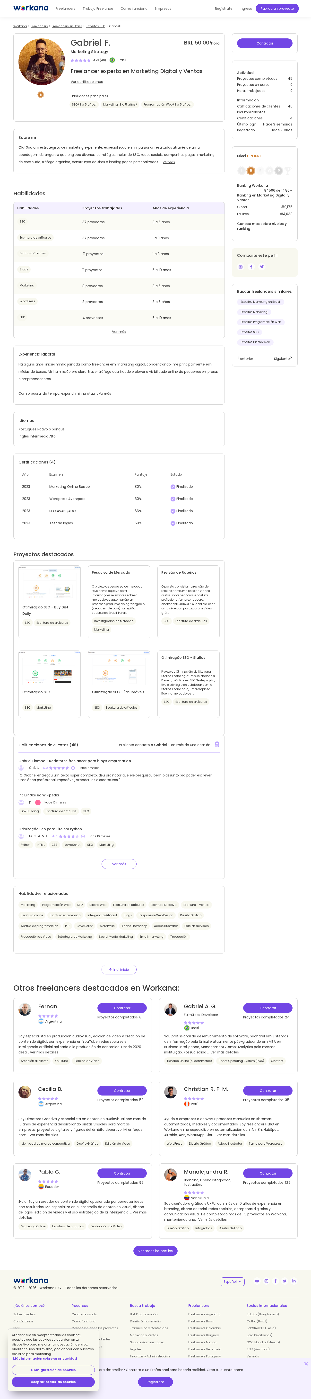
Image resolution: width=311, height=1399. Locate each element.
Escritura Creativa (33, 253)
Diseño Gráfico (190, 915)
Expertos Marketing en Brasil (261, 302)
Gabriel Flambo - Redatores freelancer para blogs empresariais (74, 760)
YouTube (61, 1061)
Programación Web (56, 905)
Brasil (122, 60)
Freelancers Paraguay (204, 1356)
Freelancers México (202, 1342)
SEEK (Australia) (258, 1349)
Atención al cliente (34, 1061)
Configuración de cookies (53, 1370)
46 (290, 106)
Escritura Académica (65, 915)
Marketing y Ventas (144, 1335)
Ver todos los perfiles (155, 1250)
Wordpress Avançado (67, 498)
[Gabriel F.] (251, 266)
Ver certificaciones (87, 81)
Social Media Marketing (116, 937)
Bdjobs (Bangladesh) (263, 1314)
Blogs (24, 269)
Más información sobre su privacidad (45, 1358)
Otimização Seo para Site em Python (50, 829)
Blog (16, 1328)
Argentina (53, 1021)
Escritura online (32, 915)
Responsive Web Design (156, 915)
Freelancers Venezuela (204, 1349)
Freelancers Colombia (204, 1328)
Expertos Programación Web (261, 322)
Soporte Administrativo (147, 1342)
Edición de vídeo (196, 926)
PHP (22, 317)
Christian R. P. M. (206, 1089)
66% (138, 510)
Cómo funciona (134, 8)
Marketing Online (33, 1226)
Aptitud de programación (39, 926)
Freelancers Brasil (201, 1321)
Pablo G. (49, 1172)
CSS (55, 845)
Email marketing (152, 937)
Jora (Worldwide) (259, 1335)
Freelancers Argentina (204, 1314)
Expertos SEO (250, 332)
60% (138, 523)
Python (26, 845)
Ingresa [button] (246, 8)
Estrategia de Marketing (75, 937)
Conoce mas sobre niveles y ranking (261, 226)
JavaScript (72, 845)
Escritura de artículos (35, 237)
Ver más (169, 162)
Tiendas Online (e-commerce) (189, 1061)
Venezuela (200, 1197)
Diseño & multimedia (145, 1321)
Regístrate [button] (224, 8)
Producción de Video (36, 937)
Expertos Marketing (254, 312)
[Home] (31, 8)
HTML (40, 845)
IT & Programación (144, 1314)
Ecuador (52, 1186)
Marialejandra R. (206, 1172)
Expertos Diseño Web (255, 342)
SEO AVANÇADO (62, 510)
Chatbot (277, 1061)
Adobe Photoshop (134, 926)
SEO (22, 221)
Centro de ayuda (84, 1314)
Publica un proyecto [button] (277, 8)
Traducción (179, 937)
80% (138, 486)
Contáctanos (23, 1321)
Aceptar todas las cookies (53, 1382)
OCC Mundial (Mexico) (263, 1342)
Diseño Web (97, 905)
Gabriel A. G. (200, 1006)
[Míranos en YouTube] (257, 1281)
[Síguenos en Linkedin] (294, 1281)
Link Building (30, 811)
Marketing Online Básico (69, 486)
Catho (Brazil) (257, 1321)
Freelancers (65, 8)
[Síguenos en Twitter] (284, 1281)
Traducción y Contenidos (149, 1328)
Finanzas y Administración (150, 1356)
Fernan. (48, 1006)
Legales (135, 1349)
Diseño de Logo (230, 1228)
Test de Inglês (61, 523)
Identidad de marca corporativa (45, 1143)
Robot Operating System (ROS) (241, 1061)
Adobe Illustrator (166, 926)
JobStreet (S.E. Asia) (261, 1328)
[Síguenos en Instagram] (266, 1281)
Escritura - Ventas (196, 905)
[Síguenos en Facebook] (275, 1281)
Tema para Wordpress (265, 1143)
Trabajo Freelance (98, 8)
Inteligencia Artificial (102, 915)
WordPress (27, 301)
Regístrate (155, 1382)
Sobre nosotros (24, 1314)
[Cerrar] (306, 1363)
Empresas (163, 8)
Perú (195, 1104)
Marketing (27, 285)
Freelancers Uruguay (203, 1335)
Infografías (203, 1228)
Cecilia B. (50, 1089)
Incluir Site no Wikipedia (38, 795)
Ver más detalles (44, 1052)
